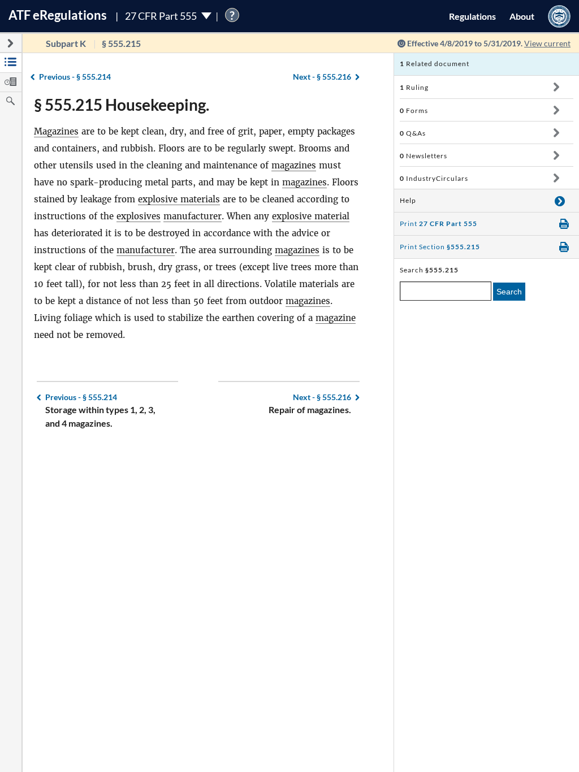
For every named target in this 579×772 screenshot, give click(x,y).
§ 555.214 (75, 76)
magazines (293, 165)
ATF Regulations (57, 15)
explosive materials (179, 199)
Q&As (413, 133)
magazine (336, 318)
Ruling (414, 87)
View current (547, 43)
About (521, 16)
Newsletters (423, 155)
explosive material (310, 216)
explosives (138, 216)
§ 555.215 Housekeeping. (121, 104)
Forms (414, 110)
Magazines (56, 131)
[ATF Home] (559, 16)
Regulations (472, 16)
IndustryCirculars (434, 178)
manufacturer (192, 216)
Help (408, 200)
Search (509, 291)
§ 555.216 (322, 76)
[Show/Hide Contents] (556, 87)
